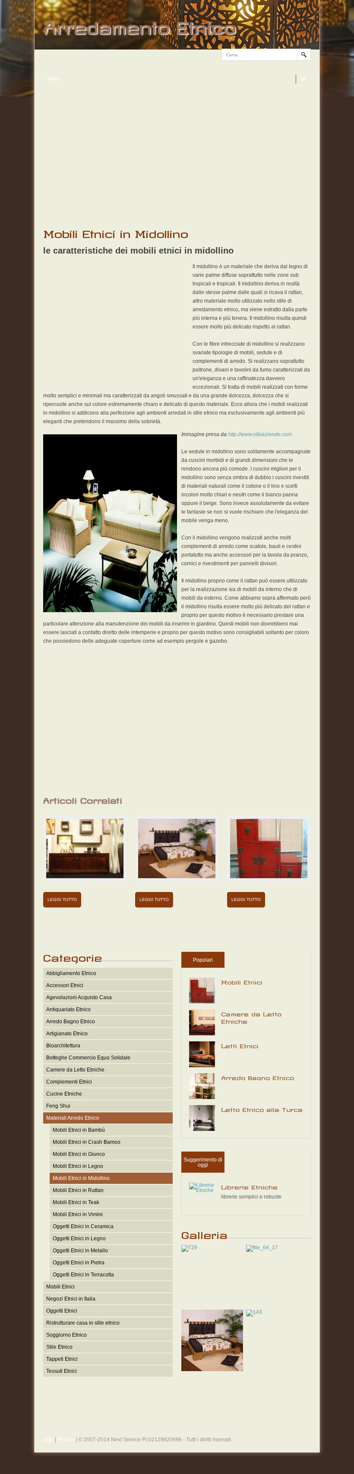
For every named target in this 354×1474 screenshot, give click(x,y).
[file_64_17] (262, 1248)
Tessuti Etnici (61, 1371)
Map (48, 1440)
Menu (54, 79)
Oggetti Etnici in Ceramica (83, 1226)
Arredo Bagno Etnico (70, 1022)
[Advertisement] (177, 151)
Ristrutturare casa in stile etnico (83, 1323)
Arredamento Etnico (139, 24)
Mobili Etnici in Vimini (78, 1214)
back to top (177, 1423)
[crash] (212, 1369)
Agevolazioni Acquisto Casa (79, 997)
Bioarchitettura (63, 1046)
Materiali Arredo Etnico (72, 1118)
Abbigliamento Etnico (71, 973)
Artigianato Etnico (67, 1034)
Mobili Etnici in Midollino (81, 1178)
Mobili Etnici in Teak (76, 1202)
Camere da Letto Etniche (75, 1070)
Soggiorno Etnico (66, 1335)
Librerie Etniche (249, 1186)
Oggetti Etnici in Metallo (80, 1251)
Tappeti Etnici (62, 1359)
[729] (189, 1248)
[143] (254, 1312)
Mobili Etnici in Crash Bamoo (86, 1142)
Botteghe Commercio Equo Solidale (88, 1058)
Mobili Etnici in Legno (78, 1166)
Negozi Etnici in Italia (70, 1299)
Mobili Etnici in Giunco (79, 1154)
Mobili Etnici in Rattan (78, 1190)
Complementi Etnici (69, 1082)
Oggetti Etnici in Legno (79, 1239)
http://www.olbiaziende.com (260, 434)
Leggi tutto (62, 899)
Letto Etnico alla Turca (262, 1108)
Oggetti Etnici (61, 1311)
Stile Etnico (59, 1347)
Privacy (66, 1440)
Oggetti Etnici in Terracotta (83, 1275)
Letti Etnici (240, 1044)
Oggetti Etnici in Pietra (78, 1263)
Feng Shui (58, 1106)
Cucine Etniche (64, 1094)
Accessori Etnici (64, 985)
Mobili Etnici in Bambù (79, 1130)
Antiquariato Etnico (68, 1009)
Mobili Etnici (60, 1287)
